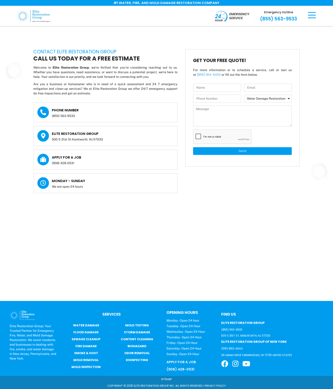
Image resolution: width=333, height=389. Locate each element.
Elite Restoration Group (75, 133)
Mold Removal (86, 360)
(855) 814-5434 (209, 74)
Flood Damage (86, 332)
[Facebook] (224, 363)
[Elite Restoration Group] (43, 136)
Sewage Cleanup (86, 339)
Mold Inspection (86, 367)
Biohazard (137, 346)
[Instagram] (235, 363)
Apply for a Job (66, 157)
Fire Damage (86, 346)
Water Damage (86, 325)
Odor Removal (137, 353)
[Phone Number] (43, 112)
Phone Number (65, 110)
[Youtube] (246, 363)
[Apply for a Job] (43, 159)
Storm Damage (137, 332)
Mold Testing (137, 325)
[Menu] (311, 15)
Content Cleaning (137, 339)
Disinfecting (137, 360)
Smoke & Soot (86, 353)
